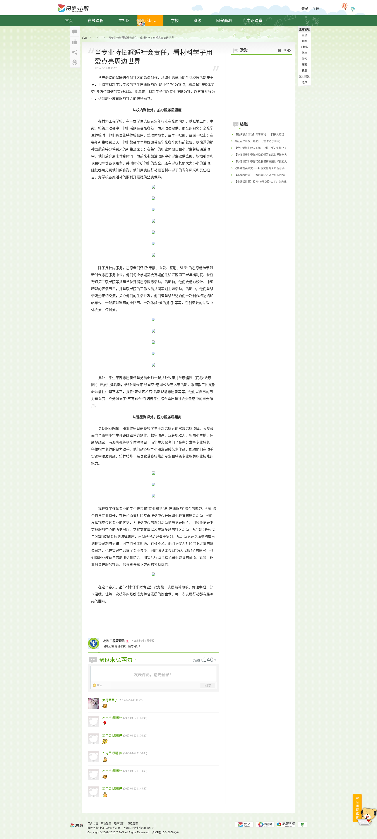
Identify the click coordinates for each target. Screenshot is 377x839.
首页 (69, 21)
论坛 (149, 21)
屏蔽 (304, 64)
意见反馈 (132, 823)
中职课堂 (254, 21)
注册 (315, 8)
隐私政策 (106, 823)
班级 (197, 21)
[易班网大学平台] (244, 824)
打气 (304, 58)
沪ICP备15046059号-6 (165, 832)
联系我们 (119, 823)
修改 (304, 53)
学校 (175, 21)
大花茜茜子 (110, 700)
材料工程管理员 (114, 640)
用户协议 (92, 823)
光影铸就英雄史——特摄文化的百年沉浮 (258, 168)
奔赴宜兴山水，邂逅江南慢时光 (253, 141)
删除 (304, 41)
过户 (304, 82)
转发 (304, 70)
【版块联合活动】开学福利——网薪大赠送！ (261, 134)
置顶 (304, 35)
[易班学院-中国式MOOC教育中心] (286, 824)
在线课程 (95, 21)
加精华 (304, 47)
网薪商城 (224, 21)
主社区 (124, 21)
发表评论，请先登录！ (153, 675)
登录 (304, 8)
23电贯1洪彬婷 (112, 717)
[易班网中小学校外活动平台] (265, 824)
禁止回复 (304, 76)
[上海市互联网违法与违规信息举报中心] (302, 824)
